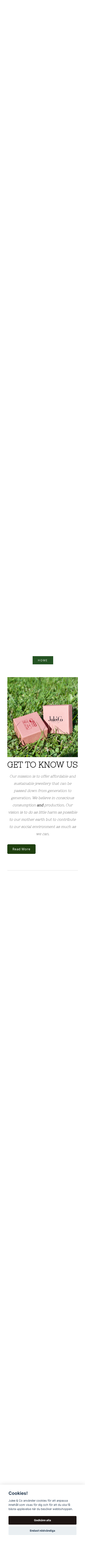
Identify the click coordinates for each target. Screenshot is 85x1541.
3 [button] (48, 750)
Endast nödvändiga (42, 1530)
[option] (42, 717)
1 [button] (37, 750)
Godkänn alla (42, 1520)
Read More (21, 849)
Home (43, 660)
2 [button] (42, 750)
